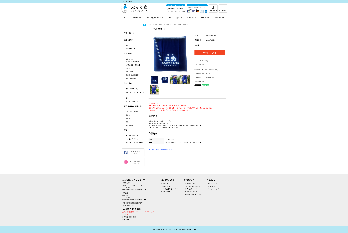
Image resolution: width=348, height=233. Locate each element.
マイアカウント (212, 183)
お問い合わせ (205, 18)
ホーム (126, 18)
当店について (137, 18)
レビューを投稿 (199, 65)
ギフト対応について (191, 192)
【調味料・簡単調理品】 (133, 75)
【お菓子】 (128, 68)
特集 (170, 18)
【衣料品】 (128, 45)
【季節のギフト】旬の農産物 (134, 142)
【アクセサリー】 (131, 49)
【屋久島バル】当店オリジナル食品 (132, 60)
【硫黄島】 (128, 115)
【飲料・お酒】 (130, 72)
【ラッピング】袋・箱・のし (134, 139)
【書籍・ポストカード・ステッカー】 (135, 93)
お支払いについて (190, 183)
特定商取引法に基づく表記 (193, 194)
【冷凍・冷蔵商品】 (131, 78)
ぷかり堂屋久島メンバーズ (154, 18)
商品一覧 (179, 18)
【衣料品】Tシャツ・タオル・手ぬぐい (177, 24)
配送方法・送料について (192, 186)
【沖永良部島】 (130, 125)
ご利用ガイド (191, 18)
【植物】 (128, 98)
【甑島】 (128, 122)
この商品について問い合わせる (204, 77)
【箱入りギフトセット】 (133, 136)
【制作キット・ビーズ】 (133, 101)
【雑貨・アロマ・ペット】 (133, 89)
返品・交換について (191, 189)
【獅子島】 (128, 118)
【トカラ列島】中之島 (132, 112)
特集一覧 (127, 32)
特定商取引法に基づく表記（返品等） (206, 70)
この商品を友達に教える (202, 73)
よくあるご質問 (219, 18)
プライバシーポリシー (214, 189)
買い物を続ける (199, 81)
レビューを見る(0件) (201, 61)
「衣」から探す (159, 24)
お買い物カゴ (212, 186)
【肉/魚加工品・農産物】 (133, 65)
